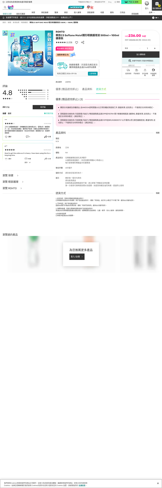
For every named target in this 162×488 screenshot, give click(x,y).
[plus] (155, 48)
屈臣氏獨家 (20, 14)
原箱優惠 (135, 14)
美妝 (66, 12)
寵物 (112, 12)
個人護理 (77, 12)
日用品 (122, 12)
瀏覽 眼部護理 (11, 182)
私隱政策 (82, 485)
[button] (157, 5)
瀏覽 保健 (8, 175)
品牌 (150, 12)
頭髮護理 (90, 12)
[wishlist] (76, 42)
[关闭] (158, 483)
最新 (9, 113)
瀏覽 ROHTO (10, 188)
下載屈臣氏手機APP (85, 2)
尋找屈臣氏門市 (100, 2)
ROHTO (60, 31)
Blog (109, 2)
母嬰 (102, 12)
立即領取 (92, 73)
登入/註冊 (75, 256)
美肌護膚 (44, 12)
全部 (4, 113)
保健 (33, 12)
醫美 (56, 12)
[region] (81, 483)
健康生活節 (7, 14)
